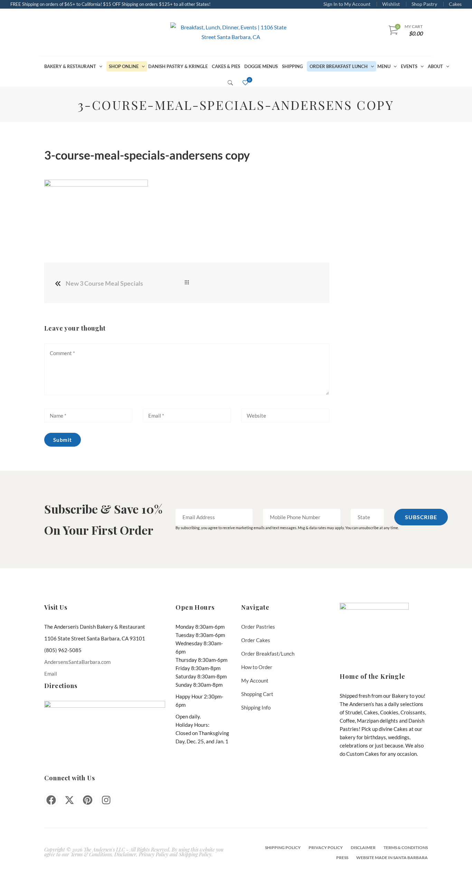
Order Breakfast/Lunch (267, 653)
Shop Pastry (424, 4)
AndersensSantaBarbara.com (77, 662)
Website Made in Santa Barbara (392, 857)
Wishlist (391, 4)
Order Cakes (255, 640)
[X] (69, 800)
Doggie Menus (261, 66)
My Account (254, 680)
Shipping (292, 66)
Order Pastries (258, 626)
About (435, 66)
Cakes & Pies (226, 66)
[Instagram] (106, 800)
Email (50, 673)
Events (409, 66)
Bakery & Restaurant (70, 66)
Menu (383, 66)
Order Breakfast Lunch (339, 66)
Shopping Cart (257, 694)
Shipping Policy (283, 847)
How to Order (256, 667)
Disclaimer (363, 847)
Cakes (455, 4)
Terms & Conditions (406, 847)
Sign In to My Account (346, 4)
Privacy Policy (326, 847)
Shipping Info (256, 707)
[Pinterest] (88, 800)
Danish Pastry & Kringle (178, 66)
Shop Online (124, 66)
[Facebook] (51, 800)
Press (342, 857)
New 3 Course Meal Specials (104, 283)
